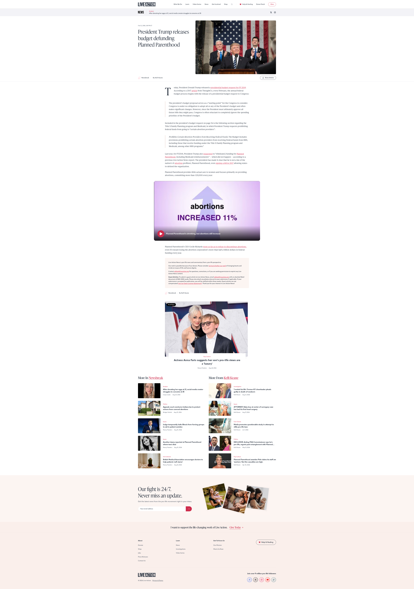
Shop (225, 4)
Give (272, 4)
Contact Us (142, 561)
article (194, 90)
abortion (179, 163)
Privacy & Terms (157, 580)
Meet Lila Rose (218, 549)
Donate (140, 545)
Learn (187, 4)
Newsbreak (145, 78)
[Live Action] (147, 4)
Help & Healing (247, 4)
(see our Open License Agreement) (190, 283)
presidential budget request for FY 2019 (228, 87)
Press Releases (143, 557)
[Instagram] (275, 12)
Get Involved (216, 4)
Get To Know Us (219, 541)
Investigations (180, 549)
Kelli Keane (231, 378)
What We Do (178, 4)
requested (207, 153)
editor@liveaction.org (181, 271)
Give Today (235, 527)
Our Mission (217, 545)
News (206, 4)
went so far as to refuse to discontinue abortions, (225, 246)
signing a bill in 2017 (225, 163)
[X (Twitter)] (271, 12)
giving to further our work (217, 266)
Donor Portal (260, 4)
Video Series (197, 4)
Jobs (139, 553)
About (140, 541)
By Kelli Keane (158, 78)
